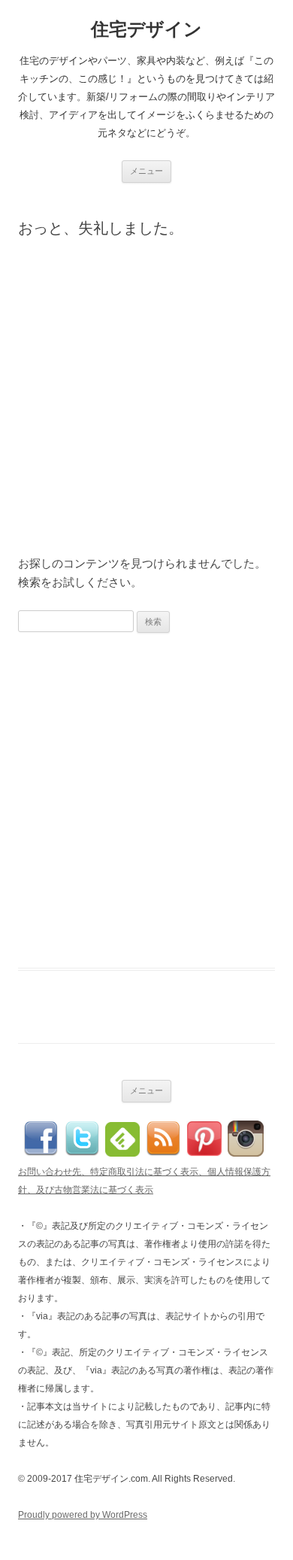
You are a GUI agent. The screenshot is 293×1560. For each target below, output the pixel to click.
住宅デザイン (146, 29)
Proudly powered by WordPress (82, 1515)
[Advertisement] (146, 402)
